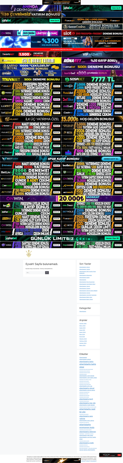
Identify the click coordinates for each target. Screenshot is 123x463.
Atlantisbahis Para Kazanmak (86, 282)
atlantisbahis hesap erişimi (83, 393)
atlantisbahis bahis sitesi (87, 365)
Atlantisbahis (82, 279)
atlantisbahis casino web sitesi (84, 382)
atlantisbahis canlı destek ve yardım (85, 379)
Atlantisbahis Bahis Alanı (85, 297)
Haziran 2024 (82, 343)
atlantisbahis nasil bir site (87, 410)
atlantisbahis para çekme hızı (84, 422)
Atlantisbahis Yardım (84, 269)
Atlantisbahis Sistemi (84, 288)
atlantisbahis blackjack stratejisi (84, 372)
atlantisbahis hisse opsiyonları (84, 395)
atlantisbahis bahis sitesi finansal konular (86, 369)
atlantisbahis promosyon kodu (86, 426)
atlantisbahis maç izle (87, 403)
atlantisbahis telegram (87, 432)
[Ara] (47, 272)
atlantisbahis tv (81, 433)
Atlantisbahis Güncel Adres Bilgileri (88, 290)
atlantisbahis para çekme (86, 420)
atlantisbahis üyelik (86, 443)
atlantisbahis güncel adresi (87, 390)
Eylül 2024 (82, 336)
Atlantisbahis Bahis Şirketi (86, 299)
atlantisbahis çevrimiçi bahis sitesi (87, 438)
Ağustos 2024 (83, 338)
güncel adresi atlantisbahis (87, 450)
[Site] (30, 86)
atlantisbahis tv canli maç (89, 433)
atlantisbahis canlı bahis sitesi (88, 377)
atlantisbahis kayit (86, 399)
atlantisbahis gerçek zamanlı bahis (85, 384)
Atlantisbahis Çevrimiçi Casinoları (87, 295)
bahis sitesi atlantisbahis (83, 448)
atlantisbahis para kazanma (83, 414)
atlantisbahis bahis (86, 362)
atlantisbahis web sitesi (86, 435)
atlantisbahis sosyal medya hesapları (85, 429)
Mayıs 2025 (82, 325)
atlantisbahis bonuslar (83, 374)
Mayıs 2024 (82, 345)
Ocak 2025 (82, 330)
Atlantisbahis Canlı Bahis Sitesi (87, 284)
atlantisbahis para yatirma (86, 417)
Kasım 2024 (82, 332)
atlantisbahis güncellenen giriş (84, 392)
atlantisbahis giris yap (85, 386)
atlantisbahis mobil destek (87, 405)
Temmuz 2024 (83, 341)
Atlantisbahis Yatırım (84, 286)
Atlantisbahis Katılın (84, 277)
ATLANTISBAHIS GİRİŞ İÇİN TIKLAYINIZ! (61, 49)
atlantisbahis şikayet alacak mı (84, 446)
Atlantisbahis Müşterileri (85, 275)
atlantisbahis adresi (85, 359)
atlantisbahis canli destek (86, 376)
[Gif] (61, 119)
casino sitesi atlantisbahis (92, 448)
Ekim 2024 (82, 334)
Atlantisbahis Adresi (84, 267)
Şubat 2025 (82, 328)
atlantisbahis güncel (86, 388)
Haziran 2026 (82, 323)
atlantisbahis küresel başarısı (84, 401)
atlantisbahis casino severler (84, 381)
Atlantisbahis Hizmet (84, 293)
